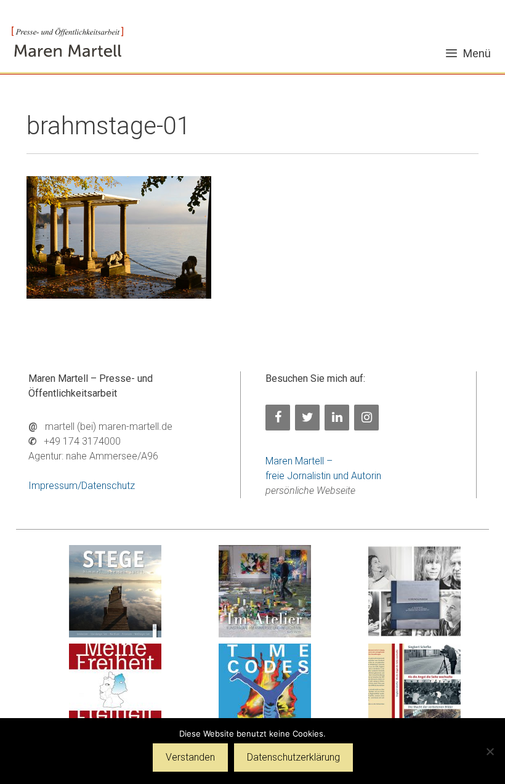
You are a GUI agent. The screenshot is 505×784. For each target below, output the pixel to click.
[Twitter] (307, 417)
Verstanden (190, 757)
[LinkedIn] (337, 417)
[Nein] (489, 751)
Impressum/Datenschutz (81, 485)
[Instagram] (366, 417)
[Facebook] (277, 417)
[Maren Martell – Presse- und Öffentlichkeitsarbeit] (67, 42)
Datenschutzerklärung (293, 757)
